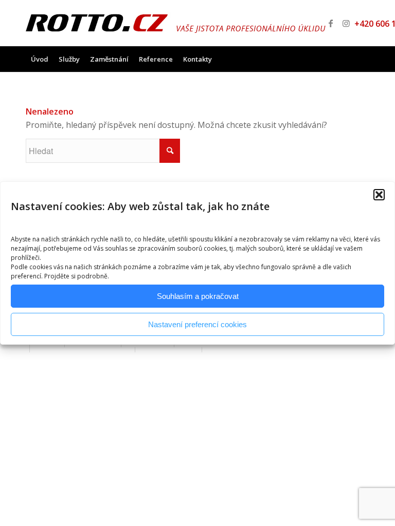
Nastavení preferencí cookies (197, 324)
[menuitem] (39, 59)
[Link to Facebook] (330, 23)
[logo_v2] (176, 23)
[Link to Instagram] (346, 23)
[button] (379, 195)
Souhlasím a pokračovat (198, 296)
